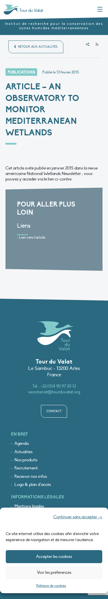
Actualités (23, 451)
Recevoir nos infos (30, 476)
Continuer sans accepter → (77, 516)
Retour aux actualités (37, 47)
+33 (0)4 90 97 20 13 (58, 386)
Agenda (21, 443)
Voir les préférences (54, 572)
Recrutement (26, 468)
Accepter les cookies (54, 556)
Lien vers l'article (32, 237)
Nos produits (25, 460)
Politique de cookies (51, 586)
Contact (54, 411)
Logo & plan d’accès (32, 484)
